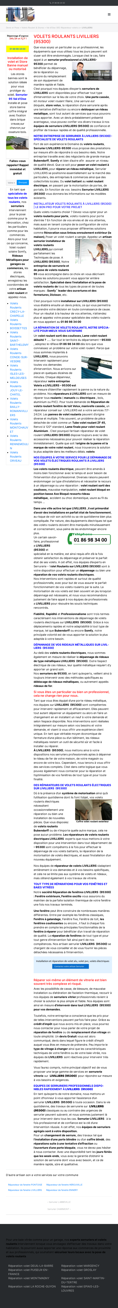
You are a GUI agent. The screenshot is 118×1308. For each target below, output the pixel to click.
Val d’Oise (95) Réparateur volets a (63, 27)
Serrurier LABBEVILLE (60, 1202)
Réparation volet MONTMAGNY (28, 1278)
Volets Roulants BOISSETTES (18, 324)
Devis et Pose (12, 27)
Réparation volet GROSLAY (78, 1270)
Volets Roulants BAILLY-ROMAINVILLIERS (19, 407)
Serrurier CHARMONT (58, 1209)
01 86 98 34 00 (58, 3)
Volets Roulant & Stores (33, 27)
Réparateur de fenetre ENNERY (62, 1190)
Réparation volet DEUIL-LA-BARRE (30, 1265)
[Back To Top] (110, 1300)
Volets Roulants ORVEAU (15, 456)
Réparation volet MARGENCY (80, 1265)
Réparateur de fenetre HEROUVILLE (64, 1184)
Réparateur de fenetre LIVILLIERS (25, 1190)
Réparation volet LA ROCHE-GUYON (32, 1286)
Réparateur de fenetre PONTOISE (25, 1184)
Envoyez (23, 182)
